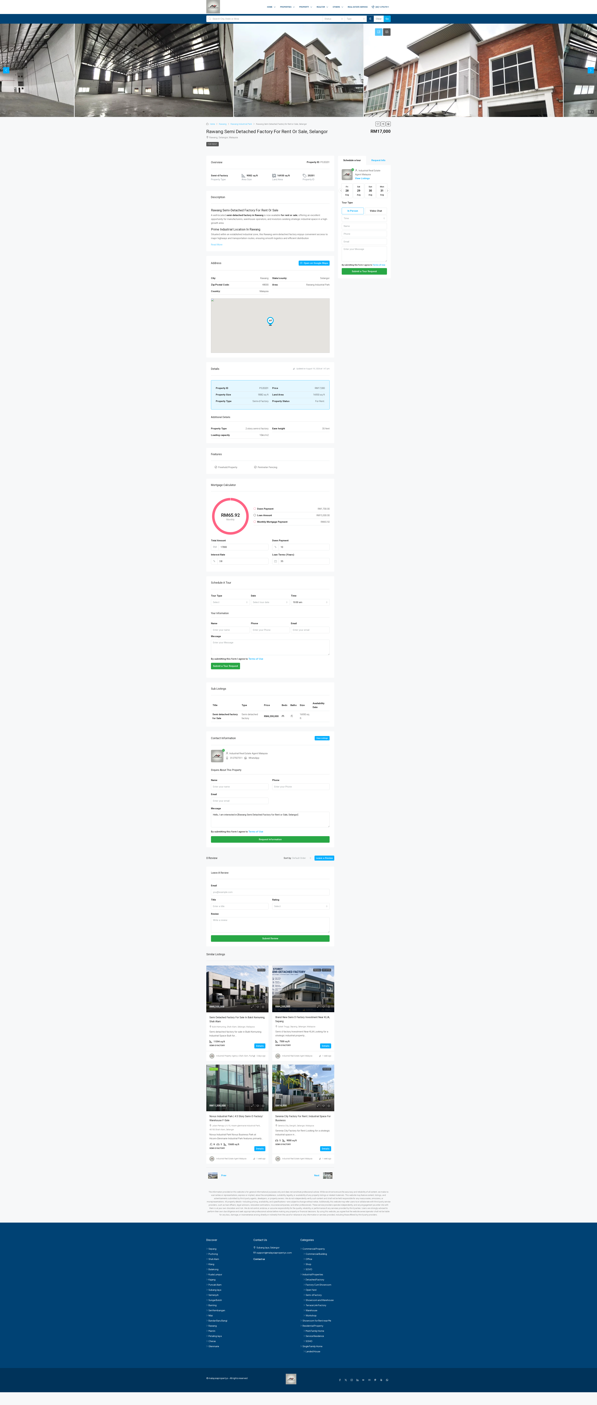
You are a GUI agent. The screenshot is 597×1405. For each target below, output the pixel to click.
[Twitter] (346, 1380)
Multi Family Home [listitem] (315, 1330)
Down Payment (280, 540)
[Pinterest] (376, 1380)
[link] (237, 989)
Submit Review (270, 938)
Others (336, 7)
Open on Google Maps (315, 263)
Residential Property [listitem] (313, 1325)
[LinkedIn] (358, 1380)
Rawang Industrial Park (241, 124)
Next (591, 70)
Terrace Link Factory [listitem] (316, 1305)
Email (294, 623)
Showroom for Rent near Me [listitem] (317, 1320)
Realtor (321, 7)
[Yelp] (382, 1380)
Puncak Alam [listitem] (215, 1284)
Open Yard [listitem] (311, 1289)
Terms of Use (255, 658)
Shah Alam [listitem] (213, 1259)
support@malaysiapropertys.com (274, 1252)
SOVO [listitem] (309, 1269)
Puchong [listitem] (213, 1253)
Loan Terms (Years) (283, 554)
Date (253, 595)
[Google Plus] (364, 1380)
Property (304, 7)
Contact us (259, 1259)
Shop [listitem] (308, 1264)
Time (293, 595)
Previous (6, 70)
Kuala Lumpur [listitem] (215, 1274)
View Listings (322, 738)
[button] (377, 124)
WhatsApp (254, 758)
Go (387, 18)
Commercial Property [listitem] (314, 1248)
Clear (379, 18)
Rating (275, 899)
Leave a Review (324, 858)
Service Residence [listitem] (315, 1336)
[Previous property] (213, 1176)
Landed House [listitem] (313, 1351)
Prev (223, 1175)
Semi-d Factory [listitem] (314, 1295)
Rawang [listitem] (212, 1325)
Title (213, 899)
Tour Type (216, 595)
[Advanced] (370, 19)
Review (215, 914)
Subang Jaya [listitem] (214, 1289)
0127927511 (236, 758)
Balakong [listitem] (213, 1269)
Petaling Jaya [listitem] (215, 1336)
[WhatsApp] (387, 1380)
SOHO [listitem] (309, 1341)
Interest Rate (218, 554)
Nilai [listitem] (210, 1315)
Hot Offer (326, 970)
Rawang (223, 124)
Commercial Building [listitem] (316, 1253)
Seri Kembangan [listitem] (216, 1310)
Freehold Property (227, 467)
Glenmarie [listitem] (213, 1346)
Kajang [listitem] (211, 1279)
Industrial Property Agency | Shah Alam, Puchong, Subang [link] (240, 1056)
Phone (254, 623)
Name (214, 623)
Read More (216, 244)
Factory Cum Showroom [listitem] (318, 1284)
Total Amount (218, 540)
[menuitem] (380, 7)
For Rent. (212, 144)
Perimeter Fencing (267, 467)
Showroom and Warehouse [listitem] (320, 1300)
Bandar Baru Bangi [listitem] (217, 1320)
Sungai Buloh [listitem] (215, 1300)
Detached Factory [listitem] (315, 1279)
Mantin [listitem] (211, 1330)
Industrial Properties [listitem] (313, 1274)
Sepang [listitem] (212, 1248)
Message (216, 636)
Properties (286, 7)
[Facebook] (340, 1380)
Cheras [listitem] (212, 1341)
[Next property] (327, 1175)
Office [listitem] (309, 1259)
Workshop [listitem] (311, 1315)
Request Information (270, 839)
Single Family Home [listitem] (312, 1346)
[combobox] (334, 19)
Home (269, 7)
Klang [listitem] (211, 1264)
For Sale (261, 970)
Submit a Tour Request (225, 666)
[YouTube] (370, 1380)
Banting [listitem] (212, 1305)
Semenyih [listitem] (213, 1295)
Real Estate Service (358, 7)
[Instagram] (352, 1380)
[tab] (378, 32)
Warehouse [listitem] (311, 1310)
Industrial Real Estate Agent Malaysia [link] (297, 1056)
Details (260, 1046)
